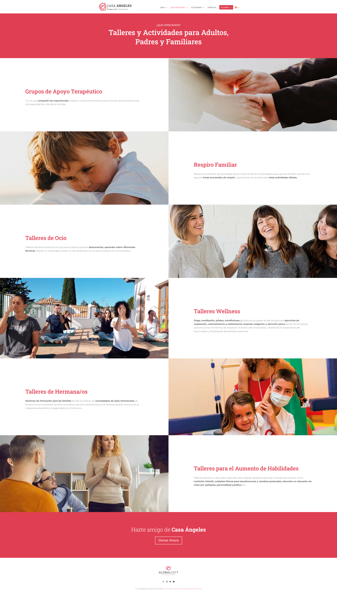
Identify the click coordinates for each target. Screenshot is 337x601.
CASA (162, 7)
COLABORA (225, 7)
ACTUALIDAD (196, 7)
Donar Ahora (168, 540)
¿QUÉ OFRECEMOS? (177, 7)
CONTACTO (211, 7)
